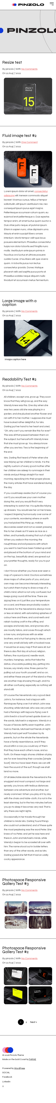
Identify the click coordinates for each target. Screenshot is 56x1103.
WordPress (19, 1068)
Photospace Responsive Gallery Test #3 (24, 881)
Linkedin (6, 1081)
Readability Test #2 (19, 379)
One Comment (29, 142)
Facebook (7, 1077)
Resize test (12, 62)
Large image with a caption (19, 302)
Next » (33, 1022)
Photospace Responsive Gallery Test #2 (24, 950)
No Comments (29, 68)
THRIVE (32, 1059)
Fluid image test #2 (19, 135)
